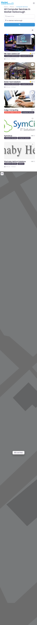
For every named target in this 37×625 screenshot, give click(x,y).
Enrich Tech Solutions (12, 82)
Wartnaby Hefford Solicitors (15, 161)
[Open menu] (34, 3)
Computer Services (26, 56)
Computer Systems (24, 138)
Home (6, 7)
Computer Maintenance (12, 56)
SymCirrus (8, 136)
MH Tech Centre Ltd (12, 54)
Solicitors (21, 164)
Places (12, 7)
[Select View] (32, 30)
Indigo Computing (11, 110)
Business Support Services (12, 112)
